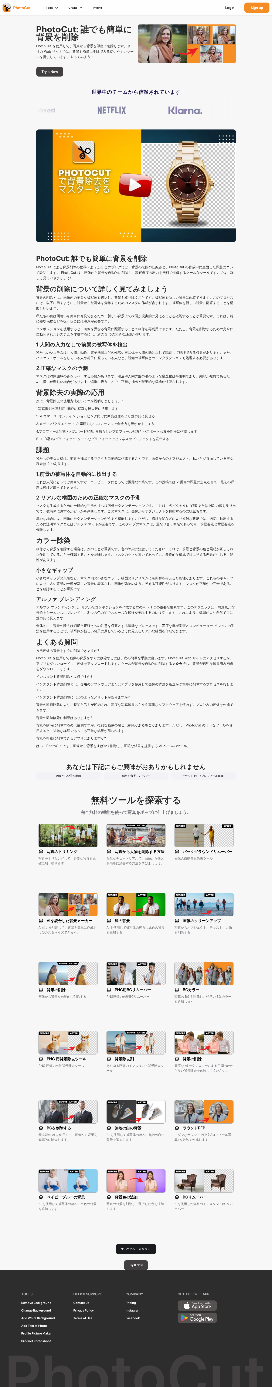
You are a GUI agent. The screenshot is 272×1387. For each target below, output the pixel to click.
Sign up (257, 8)
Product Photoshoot (36, 1341)
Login (229, 8)
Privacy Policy (83, 1310)
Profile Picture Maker (36, 1333)
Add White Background (38, 1318)
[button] (52, 7)
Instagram (133, 1310)
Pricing (131, 1303)
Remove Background (36, 1303)
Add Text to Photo (34, 1325)
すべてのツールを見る (136, 1249)
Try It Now (49, 72)
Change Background (36, 1310)
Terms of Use (82, 1318)
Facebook (133, 1318)
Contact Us (81, 1303)
